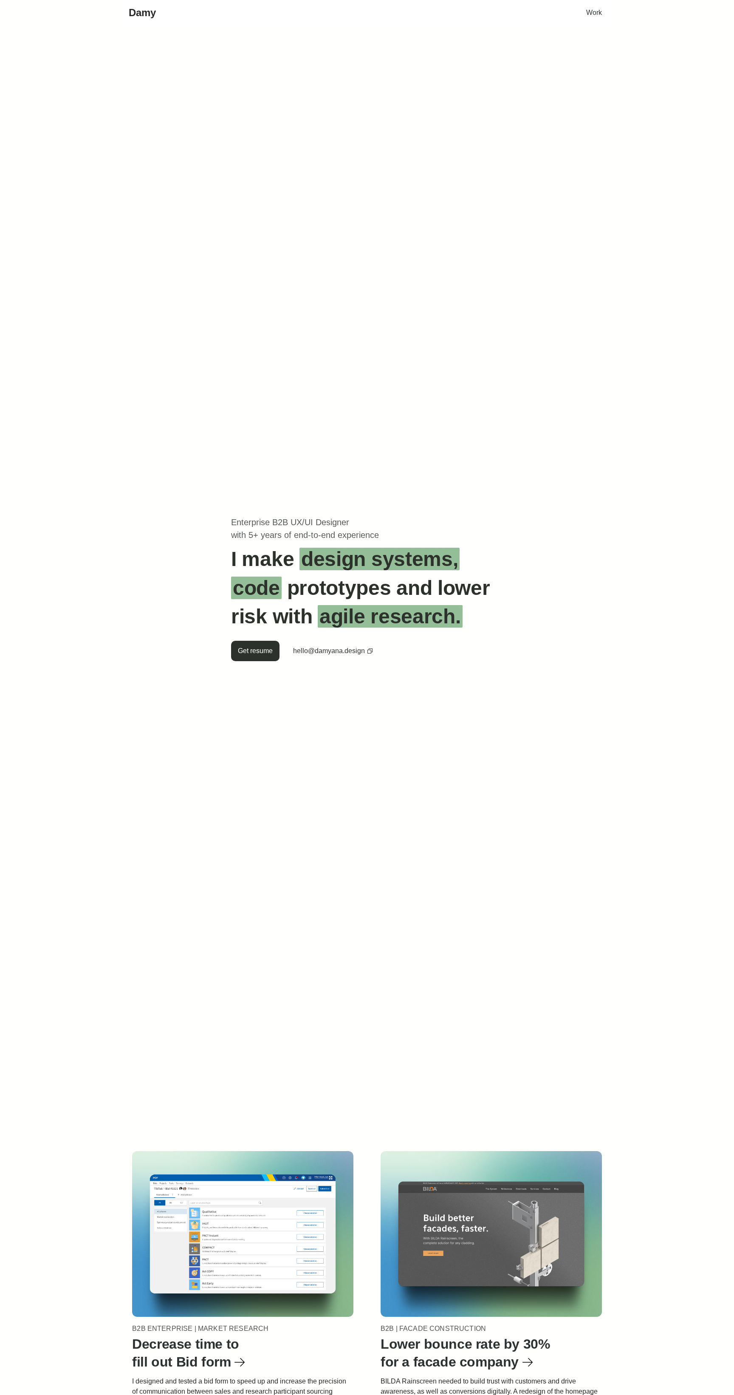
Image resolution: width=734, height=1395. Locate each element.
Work (594, 12)
